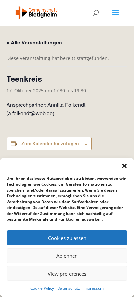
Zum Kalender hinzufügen (50, 143)
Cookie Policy (42, 288)
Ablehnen (67, 256)
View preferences (67, 273)
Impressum (93, 288)
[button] (124, 166)
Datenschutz (68, 288)
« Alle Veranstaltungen (34, 42)
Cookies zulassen (67, 238)
